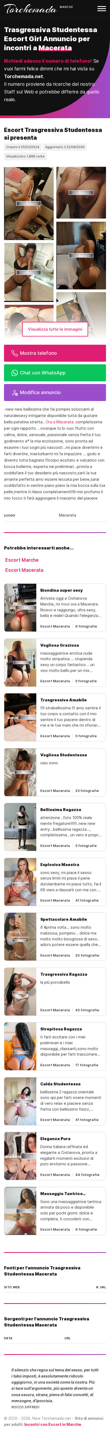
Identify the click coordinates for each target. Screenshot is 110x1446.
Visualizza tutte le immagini (55, 329)
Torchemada (30, 9)
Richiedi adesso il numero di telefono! (48, 61)
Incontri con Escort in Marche (52, 1424)
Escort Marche (22, 560)
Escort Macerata (24, 570)
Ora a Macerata (59, 422)
